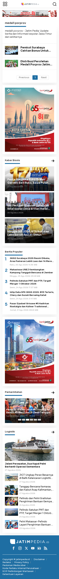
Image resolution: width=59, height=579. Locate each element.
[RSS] (45, 548)
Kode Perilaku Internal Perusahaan (20, 568)
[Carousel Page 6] (39, 420)
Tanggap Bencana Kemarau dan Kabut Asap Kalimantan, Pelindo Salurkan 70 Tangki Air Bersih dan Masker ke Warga (35, 488)
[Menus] (5, 3)
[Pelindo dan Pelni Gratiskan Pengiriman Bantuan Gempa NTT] (11, 500)
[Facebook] (13, 548)
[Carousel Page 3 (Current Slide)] (27, 420)
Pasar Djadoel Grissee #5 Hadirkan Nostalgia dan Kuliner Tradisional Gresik (29, 305)
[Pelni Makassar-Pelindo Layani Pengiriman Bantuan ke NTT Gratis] (11, 524)
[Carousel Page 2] (23, 420)
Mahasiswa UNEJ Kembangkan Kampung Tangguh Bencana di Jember (31, 271)
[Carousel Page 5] (35, 420)
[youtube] (33, 548)
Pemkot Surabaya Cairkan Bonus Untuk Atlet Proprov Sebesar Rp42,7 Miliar (35, 52)
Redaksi (6, 562)
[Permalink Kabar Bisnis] (53, 161)
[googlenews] (39, 548)
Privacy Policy (21, 562)
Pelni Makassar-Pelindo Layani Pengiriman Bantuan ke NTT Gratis (36, 523)
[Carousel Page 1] (19, 420)
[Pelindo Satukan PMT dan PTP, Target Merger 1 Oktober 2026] (11, 511)
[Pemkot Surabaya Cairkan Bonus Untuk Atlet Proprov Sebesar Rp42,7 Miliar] (11, 50)
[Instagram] (20, 548)
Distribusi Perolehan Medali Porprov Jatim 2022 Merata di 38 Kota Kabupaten (36, 66)
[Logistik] (53, 432)
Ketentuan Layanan (12, 574)
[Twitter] (26, 548)
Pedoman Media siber (14, 565)
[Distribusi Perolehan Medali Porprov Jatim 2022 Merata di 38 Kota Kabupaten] (11, 63)
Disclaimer (39, 559)
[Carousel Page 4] (31, 420)
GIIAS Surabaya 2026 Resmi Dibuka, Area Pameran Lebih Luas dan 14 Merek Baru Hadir (31, 260)
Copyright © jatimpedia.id (16, 559)
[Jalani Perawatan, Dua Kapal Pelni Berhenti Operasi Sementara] (29, 449)
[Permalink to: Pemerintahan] (53, 393)
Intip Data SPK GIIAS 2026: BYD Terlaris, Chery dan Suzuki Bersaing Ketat (32, 294)
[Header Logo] (30, 3)
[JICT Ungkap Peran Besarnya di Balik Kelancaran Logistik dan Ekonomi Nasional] (11, 477)
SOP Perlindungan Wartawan (18, 571)
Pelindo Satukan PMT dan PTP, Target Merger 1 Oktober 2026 (30, 282)
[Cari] (55, 3)
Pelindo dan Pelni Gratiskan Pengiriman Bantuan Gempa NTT (35, 500)
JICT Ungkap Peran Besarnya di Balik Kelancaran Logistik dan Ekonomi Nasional (36, 476)
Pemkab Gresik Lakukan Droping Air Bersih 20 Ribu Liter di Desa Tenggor (28, 411)
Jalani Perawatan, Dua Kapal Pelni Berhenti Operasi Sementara (25, 465)
